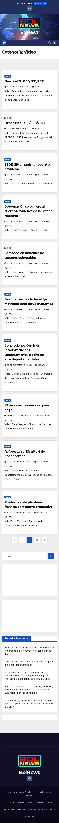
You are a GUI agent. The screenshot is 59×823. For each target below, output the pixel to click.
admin (38, 87)
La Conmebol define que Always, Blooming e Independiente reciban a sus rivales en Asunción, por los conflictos (29, 689)
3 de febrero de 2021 (18, 87)
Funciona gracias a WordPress (21, 792)
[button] (49, 42)
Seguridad (42, 809)
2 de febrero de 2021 (18, 128)
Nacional (21, 802)
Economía (40, 802)
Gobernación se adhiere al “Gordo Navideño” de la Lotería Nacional (28, 211)
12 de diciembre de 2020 (20, 365)
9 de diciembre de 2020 (19, 462)
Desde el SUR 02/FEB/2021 (24, 123)
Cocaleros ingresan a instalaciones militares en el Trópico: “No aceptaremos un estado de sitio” (29, 703)
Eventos (21, 809)
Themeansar (29, 795)
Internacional (10, 809)
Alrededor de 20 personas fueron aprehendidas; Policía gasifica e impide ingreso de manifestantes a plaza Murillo (27, 675)
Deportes (32, 809)
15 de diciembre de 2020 (20, 175)
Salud (49, 802)
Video (7, 76)
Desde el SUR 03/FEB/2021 (24, 81)
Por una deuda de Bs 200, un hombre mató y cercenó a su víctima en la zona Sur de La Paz (29, 650)
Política (30, 802)
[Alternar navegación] (27, 43)
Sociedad (29, 816)
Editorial (10, 802)
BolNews (29, 32)
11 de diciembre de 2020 (20, 415)
